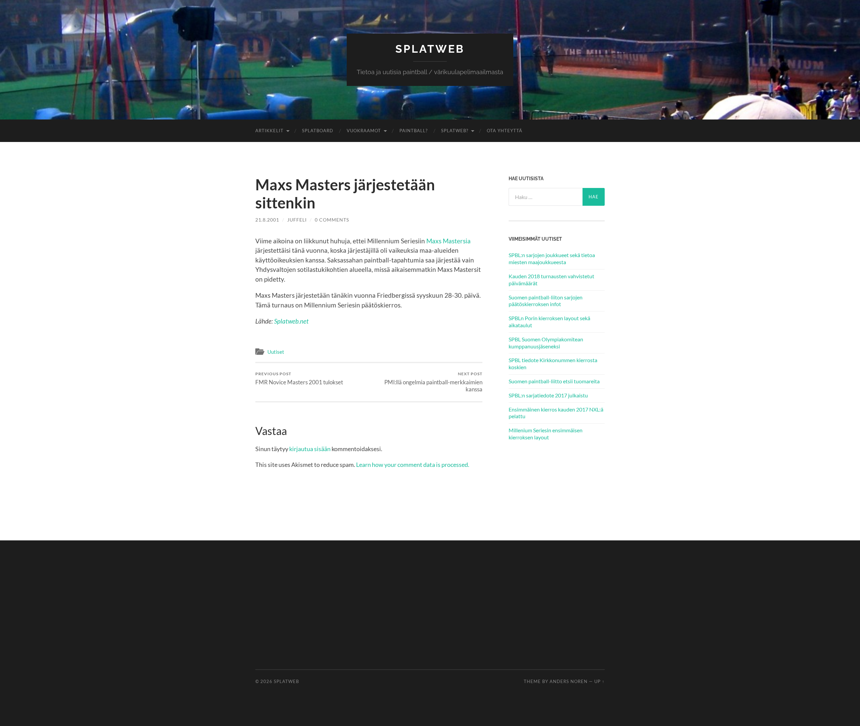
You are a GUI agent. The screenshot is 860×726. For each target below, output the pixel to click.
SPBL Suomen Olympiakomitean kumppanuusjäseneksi (546, 342)
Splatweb (430, 49)
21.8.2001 (267, 220)
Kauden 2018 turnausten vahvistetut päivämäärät (551, 279)
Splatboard (317, 130)
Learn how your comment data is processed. (412, 464)
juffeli (297, 220)
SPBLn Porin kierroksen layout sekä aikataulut (549, 321)
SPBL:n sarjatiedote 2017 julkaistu (548, 395)
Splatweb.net (291, 321)
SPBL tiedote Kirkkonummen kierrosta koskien (553, 363)
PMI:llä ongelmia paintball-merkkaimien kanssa (433, 382)
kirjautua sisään (310, 448)
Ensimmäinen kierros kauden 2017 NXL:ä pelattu (556, 413)
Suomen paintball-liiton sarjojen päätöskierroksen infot (546, 300)
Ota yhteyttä (504, 130)
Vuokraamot (364, 130)
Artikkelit (269, 130)
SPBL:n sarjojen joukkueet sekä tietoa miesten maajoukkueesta (552, 258)
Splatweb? (454, 130)
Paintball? (413, 130)
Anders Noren (569, 681)
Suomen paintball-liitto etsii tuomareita (554, 381)
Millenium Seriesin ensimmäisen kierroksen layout (546, 433)
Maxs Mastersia (448, 241)
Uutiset (275, 352)
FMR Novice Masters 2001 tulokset (299, 378)
